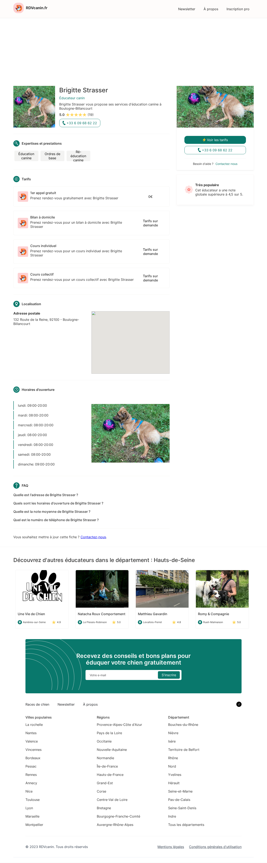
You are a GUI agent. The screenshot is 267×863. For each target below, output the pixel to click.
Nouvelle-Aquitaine (112, 750)
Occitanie (104, 741)
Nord (172, 766)
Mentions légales (170, 847)
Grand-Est (105, 783)
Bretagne (104, 808)
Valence (31, 741)
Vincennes (33, 750)
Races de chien (37, 704)
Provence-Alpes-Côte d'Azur (119, 725)
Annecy (31, 783)
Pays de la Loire (109, 733)
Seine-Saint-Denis (182, 808)
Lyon (29, 808)
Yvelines (174, 775)
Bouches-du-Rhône (183, 725)
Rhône (173, 758)
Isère (172, 741)
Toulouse (32, 800)
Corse (101, 791)
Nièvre (173, 733)
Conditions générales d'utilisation (215, 847)
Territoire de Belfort (183, 750)
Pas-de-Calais (179, 800)
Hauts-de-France (110, 775)
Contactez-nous (93, 537)
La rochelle (34, 725)
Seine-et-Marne (180, 791)
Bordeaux (32, 758)
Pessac (31, 766)
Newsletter (186, 9)
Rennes (31, 775)
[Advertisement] (133, 49)
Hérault (174, 783)
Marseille (32, 816)
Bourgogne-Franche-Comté (118, 816)
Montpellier (34, 825)
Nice (29, 791)
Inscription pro (238, 9)
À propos (211, 9)
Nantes (31, 733)
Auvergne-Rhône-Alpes (115, 825)
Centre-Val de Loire (112, 800)
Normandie (105, 758)
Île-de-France (107, 766)
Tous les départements (186, 825)
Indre (172, 816)
